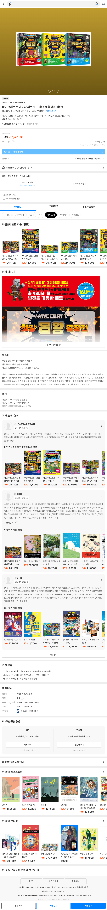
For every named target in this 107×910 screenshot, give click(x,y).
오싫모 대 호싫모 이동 (89, 845)
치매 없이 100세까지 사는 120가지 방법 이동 (71, 551)
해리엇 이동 (50, 795)
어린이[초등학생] (27, 675)
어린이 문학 (24, 671)
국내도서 (6, 671)
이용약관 (19, 895)
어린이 (15, 671)
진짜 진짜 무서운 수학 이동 (13, 630)
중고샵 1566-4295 (59, 887)
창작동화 (47, 671)
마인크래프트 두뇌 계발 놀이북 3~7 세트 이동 (91, 473)
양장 (19, 698)
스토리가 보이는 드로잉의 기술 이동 (91, 552)
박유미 (27, 116)
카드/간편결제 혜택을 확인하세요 (88, 158)
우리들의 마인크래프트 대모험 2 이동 (71, 629)
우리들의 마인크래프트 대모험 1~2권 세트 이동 (52, 635)
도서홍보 (83, 895)
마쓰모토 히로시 (59, 116)
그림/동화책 (36, 671)
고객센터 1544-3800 (26, 887)
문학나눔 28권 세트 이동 (50, 852)
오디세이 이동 (69, 794)
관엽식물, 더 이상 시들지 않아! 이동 (52, 552)
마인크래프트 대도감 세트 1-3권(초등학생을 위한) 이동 (50, 254)
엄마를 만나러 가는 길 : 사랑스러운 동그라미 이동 (89, 795)
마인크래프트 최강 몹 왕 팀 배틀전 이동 (30, 246)
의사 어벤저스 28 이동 (30, 794)
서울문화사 (6, 119)
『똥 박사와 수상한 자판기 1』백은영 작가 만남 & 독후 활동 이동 (69, 843)
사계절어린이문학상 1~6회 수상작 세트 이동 (11, 848)
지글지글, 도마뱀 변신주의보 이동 (30, 843)
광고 (89, 895)
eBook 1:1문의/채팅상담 (78, 887)
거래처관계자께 (72, 895)
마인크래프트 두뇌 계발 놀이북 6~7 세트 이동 (71, 474)
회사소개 (62, 895)
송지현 (34, 116)
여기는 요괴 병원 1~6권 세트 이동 (91, 633)
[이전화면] (3, 4)
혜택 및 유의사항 (28, 750)
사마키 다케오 (46, 116)
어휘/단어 (46, 675)
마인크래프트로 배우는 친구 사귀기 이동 (52, 468)
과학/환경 (33, 678)
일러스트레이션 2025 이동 (32, 552)
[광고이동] (96, 4)
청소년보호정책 (44, 895)
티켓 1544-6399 (43, 887)
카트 (103, 4)
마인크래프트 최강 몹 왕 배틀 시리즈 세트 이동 (11, 252)
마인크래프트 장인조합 (11, 116)
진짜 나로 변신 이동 (32, 630)
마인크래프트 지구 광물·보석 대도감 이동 (89, 246)
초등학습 (23, 678)
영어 (38, 675)
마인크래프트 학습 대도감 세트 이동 (69, 252)
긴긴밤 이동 (11, 795)
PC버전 (54, 895)
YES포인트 (6, 141)
